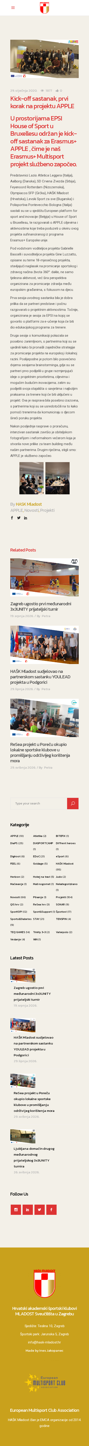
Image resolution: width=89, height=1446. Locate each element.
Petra (46, 615)
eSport (60, 856)
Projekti (47, 510)
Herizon (15, 877)
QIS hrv (14, 904)
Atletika (37, 836)
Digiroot (15, 856)
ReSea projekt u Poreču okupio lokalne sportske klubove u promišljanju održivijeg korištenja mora (40, 752)
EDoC (36, 856)
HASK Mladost (29, 504)
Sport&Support (42, 912)
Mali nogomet (41, 884)
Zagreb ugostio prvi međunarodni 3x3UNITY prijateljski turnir (40, 606)
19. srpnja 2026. (22, 615)
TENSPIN (61, 919)
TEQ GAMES (17, 932)
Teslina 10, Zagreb (51, 1326)
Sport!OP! (16, 912)
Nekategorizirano (67, 884)
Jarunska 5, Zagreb (55, 1334)
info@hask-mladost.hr (44, 1342)
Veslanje (15, 939)
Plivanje (38, 897)
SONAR (60, 904)
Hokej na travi (41, 877)
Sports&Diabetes (20, 919)
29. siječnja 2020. (23, 90)
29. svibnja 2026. (23, 767)
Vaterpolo (62, 932)
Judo (59, 877)
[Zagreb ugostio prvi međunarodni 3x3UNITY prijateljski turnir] (44, 577)
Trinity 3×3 (39, 932)
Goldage (38, 864)
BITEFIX (60, 836)
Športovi (61, 912)
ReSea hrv (39, 904)
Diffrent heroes (66, 843)
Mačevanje (17, 884)
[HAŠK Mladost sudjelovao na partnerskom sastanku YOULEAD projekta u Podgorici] (44, 645)
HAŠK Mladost (64, 864)
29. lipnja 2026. (22, 688)
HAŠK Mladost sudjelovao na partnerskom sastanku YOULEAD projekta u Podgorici (40, 677)
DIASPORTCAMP (43, 843)
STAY (36, 919)
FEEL (13, 864)
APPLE (16, 510)
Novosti (31, 510)
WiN (35, 939)
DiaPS (14, 843)
